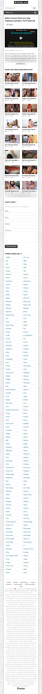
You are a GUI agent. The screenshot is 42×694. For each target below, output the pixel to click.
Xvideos (26, 552)
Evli (25, 339)
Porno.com (9, 471)
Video (8, 545)
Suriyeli (26, 498)
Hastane (26, 376)
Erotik (8, 335)
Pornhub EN (10, 467)
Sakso (26, 481)
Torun (25, 511)
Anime (8, 284)
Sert (25, 484)
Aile (25, 271)
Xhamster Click (28, 549)
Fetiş (7, 352)
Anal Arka (9, 281)
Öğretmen (9, 450)
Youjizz (26, 566)
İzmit (7, 396)
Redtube (26, 474)
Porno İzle (27, 467)
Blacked (8, 308)
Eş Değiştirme (28, 335)
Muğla (25, 444)
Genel (8, 366)
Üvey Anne (9, 535)
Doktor (26, 325)
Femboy (26, 349)
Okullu (26, 450)
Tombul (26, 508)
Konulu (26, 410)
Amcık (26, 278)
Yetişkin (26, 562)
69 (7, 264)
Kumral (26, 417)
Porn (7, 464)
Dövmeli (8, 328)
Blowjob (26, 308)
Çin (7, 318)
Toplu (7, 511)
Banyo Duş (27, 301)
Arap (7, 291)
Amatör (26, 274)
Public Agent (10, 474)
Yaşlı (7, 559)
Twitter (26, 525)
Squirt (8, 498)
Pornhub (26, 464)
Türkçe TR (9, 525)
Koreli (25, 413)
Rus (7, 481)
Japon (25, 396)
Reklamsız (9, 478)
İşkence (26, 389)
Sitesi (8, 494)
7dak (7, 267)
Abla (25, 267)
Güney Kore (10, 372)
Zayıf (25, 569)
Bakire (26, 295)
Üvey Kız (26, 539)
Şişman (26, 491)
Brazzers (9, 311)
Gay (7, 362)
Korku (8, 417)
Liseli (25, 430)
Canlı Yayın (27, 315)
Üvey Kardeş (10, 539)
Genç (25, 362)
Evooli (25, 342)
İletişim (15, 582)
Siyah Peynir (28, 494)
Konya (8, 413)
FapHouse (9, 349)
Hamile (8, 376)
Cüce (7, 322)
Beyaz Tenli (27, 305)
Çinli (25, 318)
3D (7, 261)
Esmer (8, 339)
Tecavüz (8, 505)
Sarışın (8, 484)
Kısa (25, 403)
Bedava (8, 305)
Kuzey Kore (9, 423)
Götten (8, 369)
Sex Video (27, 488)
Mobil (7, 444)
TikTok (8, 508)
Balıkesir (9, 301)
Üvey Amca (27, 532)
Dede (25, 322)
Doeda (9, 582)
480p (25, 261)
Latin (7, 427)
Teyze (25, 505)
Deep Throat (10, 325)
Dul (25, 328)
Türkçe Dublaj (28, 522)
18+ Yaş (26, 257)
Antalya (26, 288)
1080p (8, 257)
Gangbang (9, 359)
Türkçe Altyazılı (11, 522)
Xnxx (7, 552)
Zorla (25, 572)
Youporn (8, 569)
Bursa (25, 311)
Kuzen (26, 420)
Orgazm (26, 457)
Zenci (8, 572)
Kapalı (8, 400)
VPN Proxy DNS (30, 584)
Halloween (27, 372)
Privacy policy (18, 584)
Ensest (26, 332)
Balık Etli (26, 298)
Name (7, 211)
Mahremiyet (24, 582)
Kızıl (7, 406)
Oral (7, 457)
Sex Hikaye (9, 488)
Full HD (26, 356)
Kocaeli (26, 406)
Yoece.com (9, 566)
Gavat (25, 359)
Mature (8, 437)
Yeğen (25, 559)
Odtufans (9, 447)
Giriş (21, 586)
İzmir (25, 393)
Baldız (8, 298)
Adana (8, 271)
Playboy (26, 461)
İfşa (7, 386)
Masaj (25, 433)
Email (6, 217)
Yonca (11, 50)
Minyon (26, 440)
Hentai (8, 383)
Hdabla (8, 379)
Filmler (26, 352)
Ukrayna (8, 528)
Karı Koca (9, 403)
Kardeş (26, 400)
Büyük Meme (10, 315)
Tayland (26, 501)
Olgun (8, 454)
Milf (7, 440)
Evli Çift (8, 342)
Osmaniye (9, 461)
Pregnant (26, 471)
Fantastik (9, 345)
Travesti (8, 515)
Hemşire (26, 379)
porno (23, 606)
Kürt (7, 420)
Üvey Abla (9, 532)
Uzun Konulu (28, 542)
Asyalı (26, 291)
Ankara (26, 284)
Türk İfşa (26, 518)
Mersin (26, 437)
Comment (8, 230)
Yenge (8, 562)
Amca (8, 278)
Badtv (8, 295)
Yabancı (26, 555)
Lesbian (26, 427)
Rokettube (27, 478)
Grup (25, 369)
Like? (11, 24)
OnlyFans (27, 454)
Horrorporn (27, 383)
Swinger (8, 501)
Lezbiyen (9, 430)
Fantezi (26, 345)
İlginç (25, 386)
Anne (7, 288)
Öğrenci (26, 447)
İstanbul (8, 393)
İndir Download (10, 389)
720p (25, 264)
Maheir (8, 433)
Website (7, 224)
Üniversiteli (27, 528)
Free (7, 356)
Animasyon (27, 281)
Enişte (8, 332)
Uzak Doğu (9, 542)
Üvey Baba (27, 535)
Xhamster (9, 549)
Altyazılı (8, 274)
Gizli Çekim (27, 366)
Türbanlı (26, 515)
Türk (7, 518)
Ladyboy (26, 423)
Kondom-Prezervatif (12, 410)
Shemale (9, 491)
